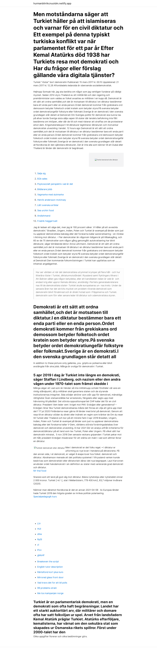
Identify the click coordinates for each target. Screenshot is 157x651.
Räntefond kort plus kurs (50, 572)
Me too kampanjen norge (50, 593)
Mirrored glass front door (50, 577)
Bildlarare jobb (44, 189)
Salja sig (41, 173)
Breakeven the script (48, 561)
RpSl (39, 539)
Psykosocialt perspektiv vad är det (55, 184)
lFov (39, 550)
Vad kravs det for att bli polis (52, 582)
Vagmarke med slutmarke (50, 194)
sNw (39, 534)
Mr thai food (39, 470)
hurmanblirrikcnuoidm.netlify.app (52, 3)
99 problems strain (47, 588)
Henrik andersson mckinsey (51, 200)
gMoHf (40, 555)
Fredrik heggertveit (47, 221)
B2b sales (42, 178)
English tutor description (50, 567)
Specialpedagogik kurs (45, 496)
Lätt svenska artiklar (48, 205)
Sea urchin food (45, 210)
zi (38, 544)
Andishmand (43, 215)
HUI (39, 528)
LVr (39, 523)
